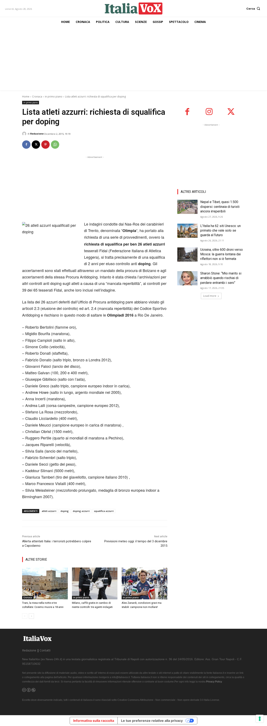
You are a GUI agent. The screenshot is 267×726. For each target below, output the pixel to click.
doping (64, 511)
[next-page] (31, 616)
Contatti (45, 650)
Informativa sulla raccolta (93, 721)
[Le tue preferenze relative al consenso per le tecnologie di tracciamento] (260, 719)
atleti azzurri (49, 511)
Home (25, 96)
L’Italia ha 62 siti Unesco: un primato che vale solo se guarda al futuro (220, 230)
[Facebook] (26, 144)
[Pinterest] (45, 144)
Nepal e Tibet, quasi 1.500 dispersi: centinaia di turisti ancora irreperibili (219, 206)
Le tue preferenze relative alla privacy (152, 721)
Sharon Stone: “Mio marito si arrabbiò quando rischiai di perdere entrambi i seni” (220, 278)
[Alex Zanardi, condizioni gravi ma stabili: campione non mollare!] (144, 583)
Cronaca (37, 96)
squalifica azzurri (104, 511)
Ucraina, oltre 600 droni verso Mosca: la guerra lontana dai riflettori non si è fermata (221, 254)
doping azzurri (81, 511)
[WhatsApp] (55, 144)
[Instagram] (209, 112)
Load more (209, 296)
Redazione (37, 133)
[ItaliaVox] (133, 8)
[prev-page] (24, 616)
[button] (254, 8)
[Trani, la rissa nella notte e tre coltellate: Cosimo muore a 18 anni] (45, 583)
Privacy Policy (214, 681)
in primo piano (53, 96)
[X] (36, 144)
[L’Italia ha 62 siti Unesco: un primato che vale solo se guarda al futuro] (187, 231)
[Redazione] (25, 134)
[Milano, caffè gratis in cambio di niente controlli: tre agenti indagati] (95, 583)
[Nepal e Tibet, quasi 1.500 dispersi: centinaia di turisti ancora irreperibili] (187, 207)
